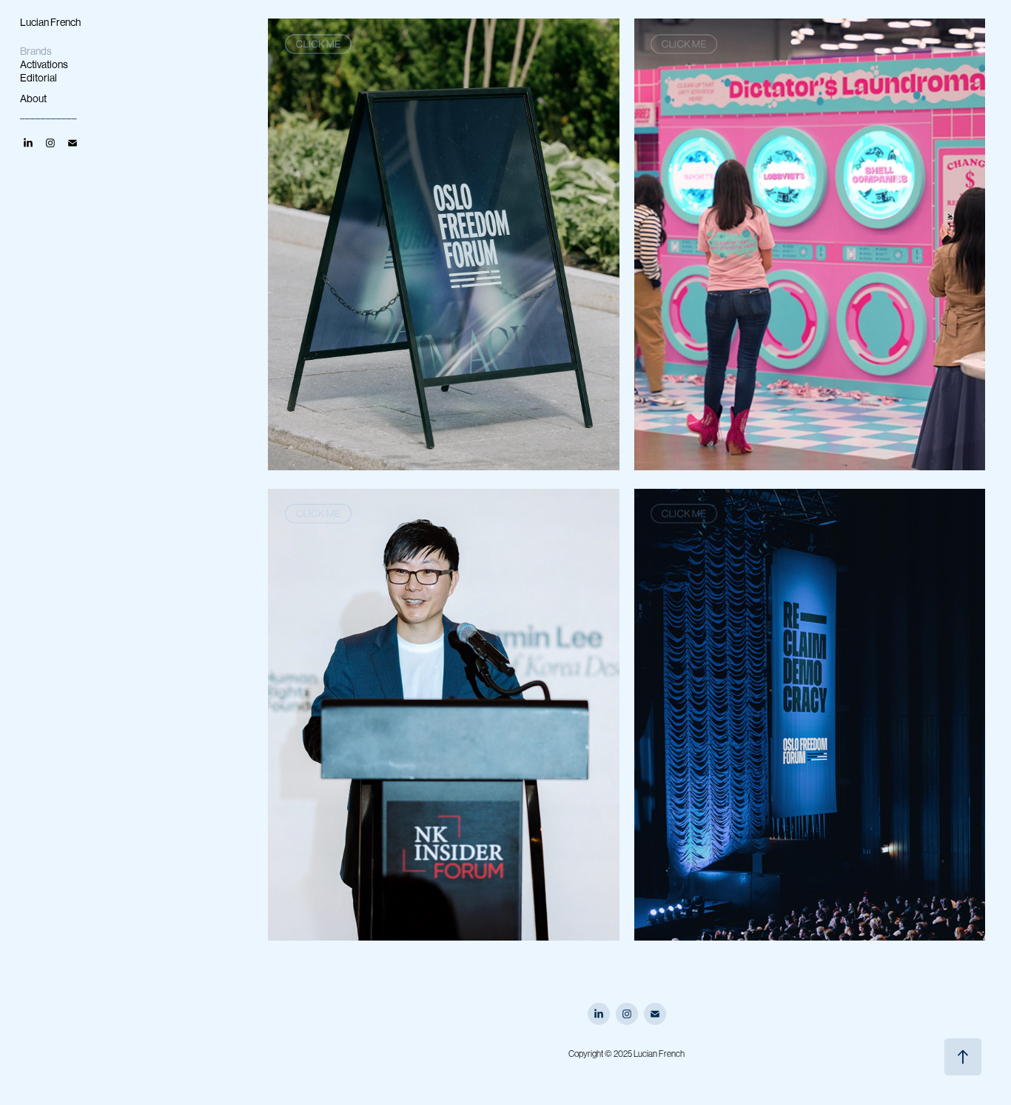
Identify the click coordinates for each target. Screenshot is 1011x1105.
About (33, 98)
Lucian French (50, 22)
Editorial (38, 78)
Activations (44, 64)
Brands (36, 51)
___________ (48, 112)
